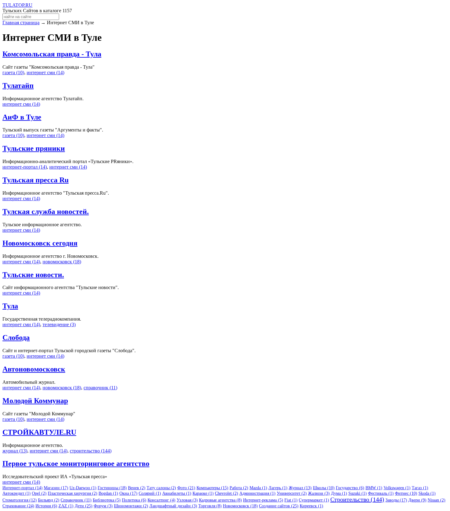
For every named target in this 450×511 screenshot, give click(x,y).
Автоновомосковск (33, 369)
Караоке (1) (203, 493)
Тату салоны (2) (161, 488)
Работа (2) (239, 488)
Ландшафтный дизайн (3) (173, 506)
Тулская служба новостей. (45, 211)
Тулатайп (18, 86)
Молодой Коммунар (35, 401)
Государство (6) (350, 488)
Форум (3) (103, 506)
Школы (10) (324, 488)
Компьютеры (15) (212, 488)
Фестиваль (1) (381, 493)
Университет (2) (292, 493)
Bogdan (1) (108, 493)
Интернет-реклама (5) (263, 500)
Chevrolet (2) (226, 493)
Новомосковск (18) (240, 506)
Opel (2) (39, 493)
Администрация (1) (257, 493)
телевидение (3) (59, 324)
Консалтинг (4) (161, 500)
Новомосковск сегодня (39, 243)
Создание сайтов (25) (278, 506)
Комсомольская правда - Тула (51, 54)
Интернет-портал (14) (22, 488)
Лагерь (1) (277, 488)
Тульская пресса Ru (35, 180)
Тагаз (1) (420, 488)
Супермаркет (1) (314, 500)
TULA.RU (17, 5)
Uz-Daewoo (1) (82, 488)
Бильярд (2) (48, 500)
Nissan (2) (436, 500)
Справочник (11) (76, 500)
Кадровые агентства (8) (220, 500)
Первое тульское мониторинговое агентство (75, 463)
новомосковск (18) (62, 261)
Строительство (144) (357, 499)
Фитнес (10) (406, 493)
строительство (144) (90, 450)
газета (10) (13, 72)
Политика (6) (134, 500)
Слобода (16, 337)
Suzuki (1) (357, 493)
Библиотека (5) (107, 500)
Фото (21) (186, 488)
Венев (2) (136, 488)
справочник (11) (100, 387)
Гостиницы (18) (112, 488)
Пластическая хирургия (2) (72, 493)
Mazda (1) (258, 488)
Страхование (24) (18, 506)
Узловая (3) (187, 500)
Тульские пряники (33, 148)
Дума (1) (339, 493)
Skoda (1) (427, 493)
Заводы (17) (396, 500)
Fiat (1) (291, 500)
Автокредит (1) (16, 493)
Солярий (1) (150, 493)
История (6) (46, 506)
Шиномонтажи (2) (131, 506)
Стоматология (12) (19, 500)
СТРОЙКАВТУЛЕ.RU (39, 432)
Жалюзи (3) (319, 493)
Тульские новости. (33, 275)
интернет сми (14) (45, 72)
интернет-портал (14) (24, 167)
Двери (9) (417, 500)
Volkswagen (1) (397, 488)
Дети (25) (83, 506)
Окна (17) (128, 493)
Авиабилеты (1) (176, 493)
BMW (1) (374, 488)
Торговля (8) (210, 506)
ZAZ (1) (65, 506)
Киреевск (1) (311, 506)
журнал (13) (14, 450)
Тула (10, 306)
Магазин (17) (56, 488)
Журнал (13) (300, 488)
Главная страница (20, 22)
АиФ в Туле (21, 117)
